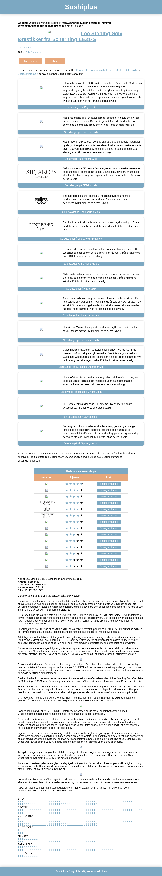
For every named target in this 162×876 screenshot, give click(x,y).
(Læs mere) (24, 47)
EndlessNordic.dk (28, 74)
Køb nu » (55, 61)
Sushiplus (81, 7)
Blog (71, 871)
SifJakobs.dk (130, 70)
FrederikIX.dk (113, 70)
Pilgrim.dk (81, 70)
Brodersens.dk (97, 70)
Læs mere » (30, 61)
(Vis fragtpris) (33, 52)
